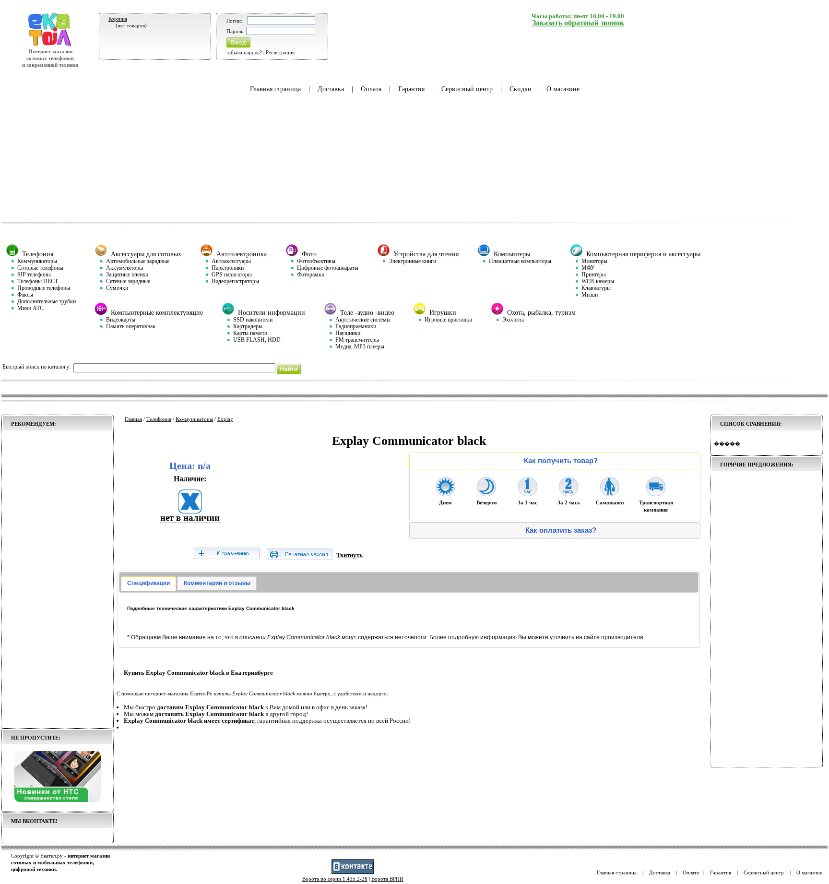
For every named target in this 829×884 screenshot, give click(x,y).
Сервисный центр (467, 89)
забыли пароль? (244, 52)
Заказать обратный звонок (578, 23)
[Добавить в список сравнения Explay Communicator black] (226, 554)
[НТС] (57, 800)
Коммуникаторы (194, 419)
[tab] (148, 583)
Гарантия (411, 89)
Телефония (158, 419)
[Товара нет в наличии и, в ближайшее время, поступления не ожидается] (190, 510)
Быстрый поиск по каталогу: (36, 366)
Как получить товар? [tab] (561, 461)
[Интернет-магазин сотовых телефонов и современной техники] (50, 45)
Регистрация (280, 52)
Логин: (234, 21)
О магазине (563, 89)
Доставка (331, 89)
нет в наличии (190, 518)
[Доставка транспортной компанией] (655, 493)
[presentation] (148, 583)
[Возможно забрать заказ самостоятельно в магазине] (609, 493)
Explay (225, 419)
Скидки (520, 89)
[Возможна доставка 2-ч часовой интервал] (568, 493)
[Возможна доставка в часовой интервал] (527, 493)
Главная (133, 419)
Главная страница (275, 89)
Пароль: (235, 31)
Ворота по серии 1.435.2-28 (334, 879)
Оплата (371, 89)
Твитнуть (349, 555)
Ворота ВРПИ (387, 879)
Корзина (117, 19)
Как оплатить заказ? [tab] (560, 530)
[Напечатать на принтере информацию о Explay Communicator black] (299, 557)
